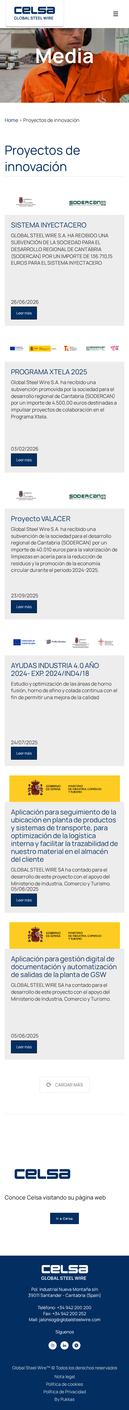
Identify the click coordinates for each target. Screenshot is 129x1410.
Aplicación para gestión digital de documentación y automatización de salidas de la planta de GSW (64, 966)
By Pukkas (64, 1399)
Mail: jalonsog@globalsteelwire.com (65, 1319)
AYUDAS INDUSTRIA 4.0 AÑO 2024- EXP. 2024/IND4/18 (55, 669)
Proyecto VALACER (40, 518)
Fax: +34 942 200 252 (64, 1313)
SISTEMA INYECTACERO (48, 225)
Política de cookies (64, 1384)
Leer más (24, 313)
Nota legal (64, 1376)
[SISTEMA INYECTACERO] (64, 201)
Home (11, 120)
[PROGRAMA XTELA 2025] (64, 348)
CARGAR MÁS (69, 1085)
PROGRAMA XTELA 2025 (49, 372)
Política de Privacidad (65, 1392)
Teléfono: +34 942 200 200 (64, 1307)
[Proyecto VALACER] (64, 495)
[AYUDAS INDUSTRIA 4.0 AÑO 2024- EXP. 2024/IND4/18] (64, 642)
